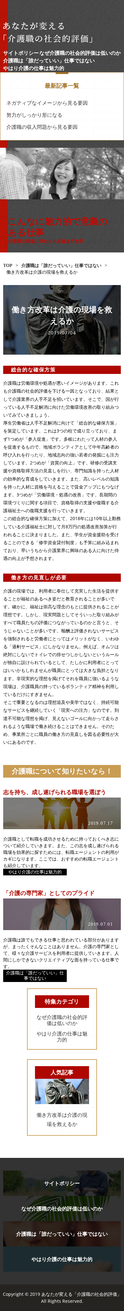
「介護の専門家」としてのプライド (49, 893)
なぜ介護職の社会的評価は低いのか (80, 53)
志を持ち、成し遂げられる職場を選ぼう (54, 792)
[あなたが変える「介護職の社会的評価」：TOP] (62, 32)
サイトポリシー (21, 53)
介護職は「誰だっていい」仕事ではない (49, 60)
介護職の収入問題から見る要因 (42, 127)
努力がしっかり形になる (34, 115)
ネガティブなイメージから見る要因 (47, 103)
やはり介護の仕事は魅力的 (33, 68)
